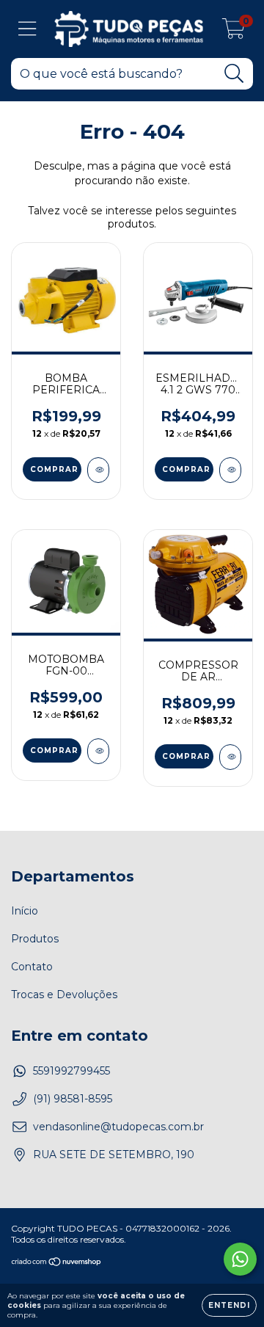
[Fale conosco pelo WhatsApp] (240, 1259)
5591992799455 (71, 1070)
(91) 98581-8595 (72, 1098)
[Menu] (27, 29)
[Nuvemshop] (57, 1263)
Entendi (229, 1305)
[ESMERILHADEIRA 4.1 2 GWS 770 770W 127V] (230, 470)
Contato (32, 966)
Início (24, 910)
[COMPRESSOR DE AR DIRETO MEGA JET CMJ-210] (230, 757)
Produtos (35, 938)
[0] (233, 33)
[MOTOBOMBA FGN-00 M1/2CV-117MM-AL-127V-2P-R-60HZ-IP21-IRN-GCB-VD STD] (98, 751)
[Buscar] (234, 74)
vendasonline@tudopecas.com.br (118, 1126)
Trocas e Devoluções (64, 994)
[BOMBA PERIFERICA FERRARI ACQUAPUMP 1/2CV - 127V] (98, 470)
